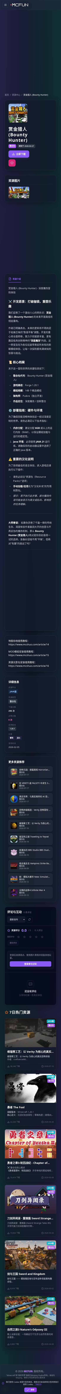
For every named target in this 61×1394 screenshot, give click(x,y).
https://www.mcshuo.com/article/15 (28, 655)
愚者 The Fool (15, 1107)
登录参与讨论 (30, 963)
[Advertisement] (30, 46)
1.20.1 (12, 728)
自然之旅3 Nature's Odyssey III (27, 1329)
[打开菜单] (5, 5)
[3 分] (30, 936)
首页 (7, 94)
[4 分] (36, 936)
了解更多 (38, 1384)
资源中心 (16, 94)
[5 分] (42, 936)
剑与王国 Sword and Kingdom (26, 1274)
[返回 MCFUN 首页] (19, 5)
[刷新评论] (29, 919)
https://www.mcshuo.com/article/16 (28, 665)
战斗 (18, 738)
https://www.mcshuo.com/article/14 (28, 644)
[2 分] (24, 936)
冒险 (11, 738)
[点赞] (12, 163)
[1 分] (18, 936)
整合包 (12, 146)
